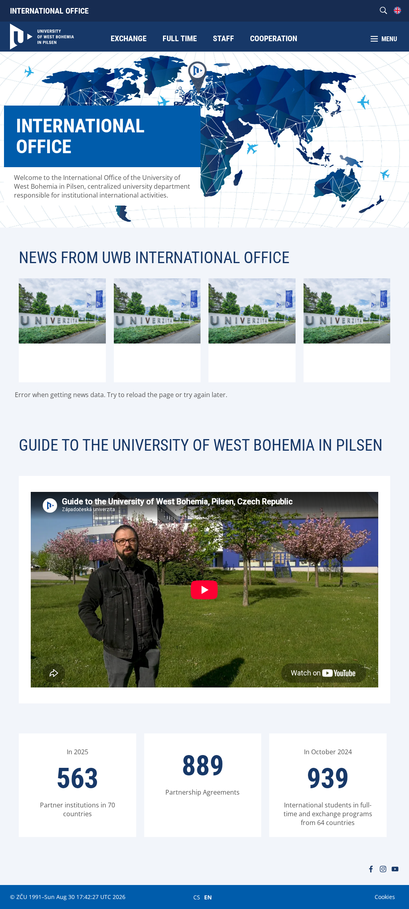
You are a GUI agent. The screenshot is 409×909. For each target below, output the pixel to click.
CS (196, 897)
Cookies (385, 897)
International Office (49, 11)
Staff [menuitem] (223, 38)
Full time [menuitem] (180, 38)
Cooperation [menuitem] (273, 38)
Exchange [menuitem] (129, 38)
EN (208, 897)
